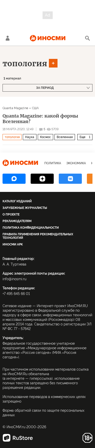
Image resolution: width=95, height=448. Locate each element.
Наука (29, 137)
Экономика (76, 163)
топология (25, 63)
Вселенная (65, 137)
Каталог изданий (17, 201)
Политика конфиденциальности (31, 227)
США (35, 108)
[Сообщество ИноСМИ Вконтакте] (70, 179)
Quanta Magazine (15, 108)
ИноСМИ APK (13, 244)
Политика (52, 163)
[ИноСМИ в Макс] (14, 179)
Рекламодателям (17, 221)
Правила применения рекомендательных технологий (38, 236)
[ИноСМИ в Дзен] (42, 179)
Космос (45, 137)
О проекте (11, 214)
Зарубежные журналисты (25, 208)
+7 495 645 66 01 (16, 294)
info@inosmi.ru (14, 279)
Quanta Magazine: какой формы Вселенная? (40, 118)
